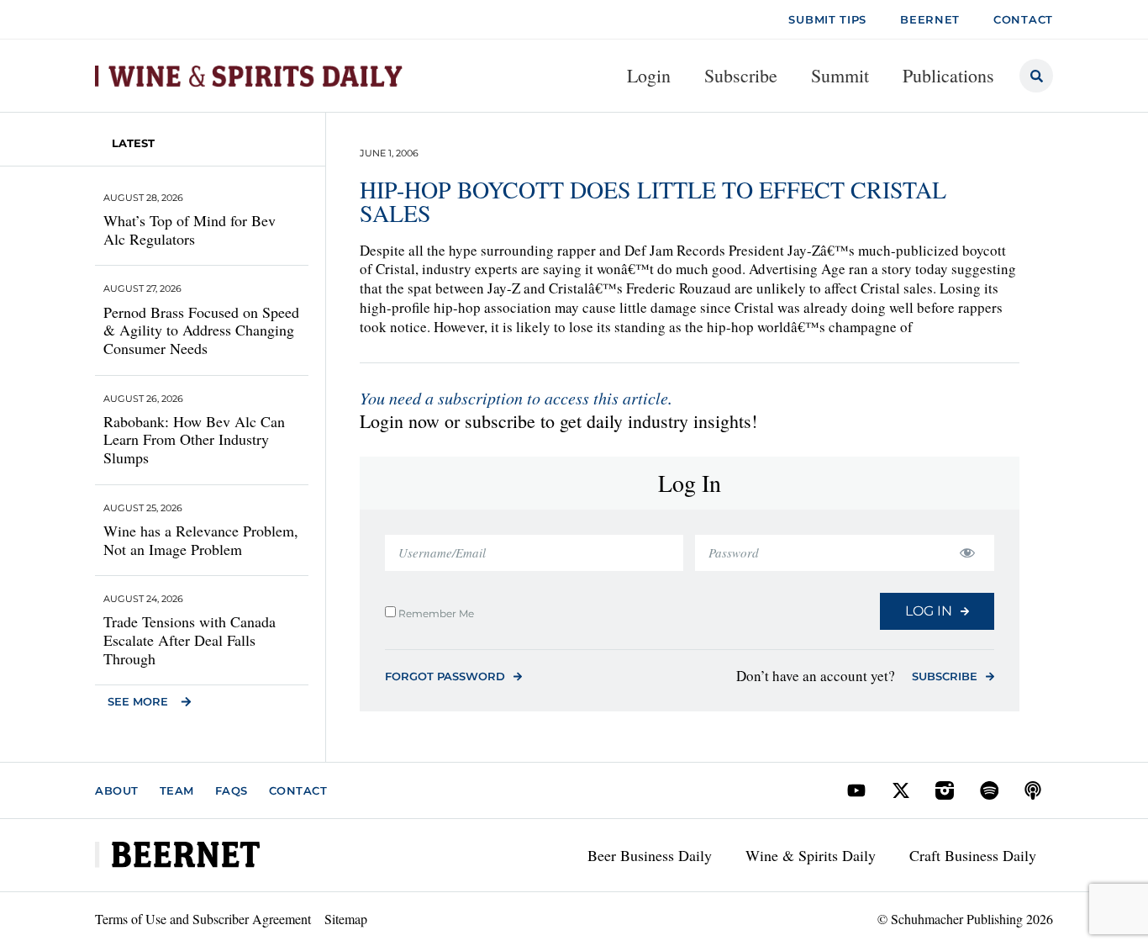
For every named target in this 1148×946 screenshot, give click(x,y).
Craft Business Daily (972, 855)
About (117, 790)
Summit (840, 75)
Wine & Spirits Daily (810, 855)
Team (177, 790)
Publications (948, 75)
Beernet (930, 19)
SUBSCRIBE (944, 676)
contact (1023, 19)
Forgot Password (445, 676)
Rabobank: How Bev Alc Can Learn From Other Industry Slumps (194, 439)
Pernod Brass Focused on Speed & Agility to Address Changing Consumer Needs (201, 330)
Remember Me (435, 613)
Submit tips (827, 19)
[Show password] (967, 553)
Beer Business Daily (649, 855)
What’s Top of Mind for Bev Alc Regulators (189, 229)
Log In (928, 611)
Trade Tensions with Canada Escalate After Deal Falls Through (189, 639)
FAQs (231, 790)
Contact (298, 790)
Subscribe (740, 75)
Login (649, 75)
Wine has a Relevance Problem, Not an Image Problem (200, 540)
